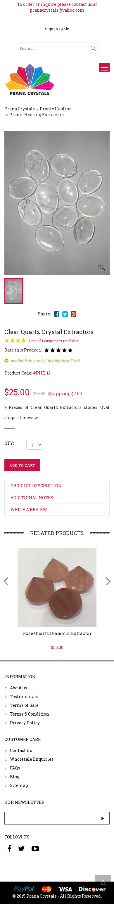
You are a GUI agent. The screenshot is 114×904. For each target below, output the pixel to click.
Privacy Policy (25, 722)
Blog (14, 776)
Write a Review (29, 509)
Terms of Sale (24, 705)
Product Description (36, 485)
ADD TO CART (22, 465)
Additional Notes (32, 497)
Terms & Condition (29, 713)
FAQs (15, 768)
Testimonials (24, 696)
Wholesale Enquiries (31, 759)
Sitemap (19, 785)
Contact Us (21, 750)
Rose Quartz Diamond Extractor (57, 633)
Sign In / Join (57, 28)
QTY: (9, 443)
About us (18, 687)
